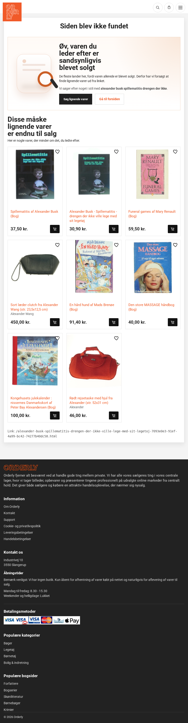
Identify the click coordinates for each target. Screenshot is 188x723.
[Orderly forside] (12, 12)
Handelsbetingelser (17, 539)
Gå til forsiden (109, 99)
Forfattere (11, 683)
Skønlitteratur (13, 696)
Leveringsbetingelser (18, 532)
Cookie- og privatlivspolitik (22, 526)
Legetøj (9, 649)
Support (9, 520)
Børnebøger (12, 703)
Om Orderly (12, 506)
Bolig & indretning (16, 663)
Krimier (9, 710)
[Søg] (158, 7)
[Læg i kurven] (55, 229)
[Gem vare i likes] (57, 152)
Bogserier (10, 690)
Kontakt (9, 513)
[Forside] (21, 467)
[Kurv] (169, 7)
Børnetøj (10, 656)
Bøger (8, 643)
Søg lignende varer (76, 99)
